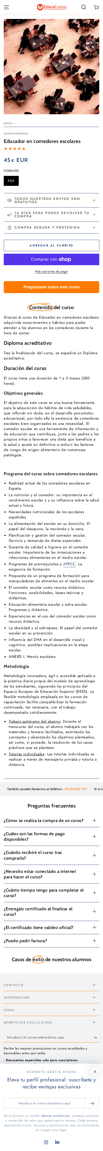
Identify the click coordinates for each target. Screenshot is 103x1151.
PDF (13, 182)
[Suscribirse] (96, 1037)
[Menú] (6, 7)
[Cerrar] (95, 1071)
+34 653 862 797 (68, 789)
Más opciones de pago (51, 271)
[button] (83, 7)
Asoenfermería (16, 133)
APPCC (69, 564)
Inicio (8, 123)
